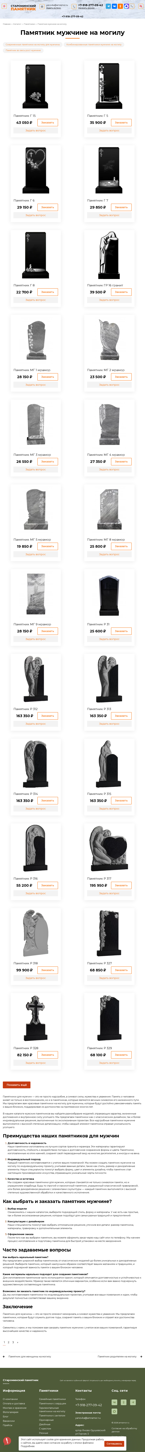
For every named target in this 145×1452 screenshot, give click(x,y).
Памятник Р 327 (99, 963)
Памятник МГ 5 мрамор (32, 539)
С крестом (45, 1428)
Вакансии (9, 1421)
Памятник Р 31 (98, 624)
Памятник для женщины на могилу (29, 1356)
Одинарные (46, 1420)
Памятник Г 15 (24, 115)
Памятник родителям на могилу (117, 1356)
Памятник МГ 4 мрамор (106, 454)
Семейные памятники (52, 1399)
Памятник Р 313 (99, 709)
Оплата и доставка (14, 1403)
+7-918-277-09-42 (90, 5)
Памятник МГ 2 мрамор (106, 370)
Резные (43, 1433)
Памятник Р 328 (25, 1048)
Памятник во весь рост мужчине (23, 50)
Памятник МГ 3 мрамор (32, 454)
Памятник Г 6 (24, 200)
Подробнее (28, 1446)
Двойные (44, 1424)
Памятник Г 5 (97, 115)
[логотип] (23, 7)
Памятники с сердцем (52, 1403)
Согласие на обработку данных (124, 1430)
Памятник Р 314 (25, 794)
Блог (5, 1416)
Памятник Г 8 (24, 285)
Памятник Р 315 (99, 794)
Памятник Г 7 (97, 200)
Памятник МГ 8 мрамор (106, 539)
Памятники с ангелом (52, 1415)
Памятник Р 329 (99, 1048)
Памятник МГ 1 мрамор (31, 370)
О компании (10, 1399)
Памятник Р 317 (99, 878)
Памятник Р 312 (25, 709)
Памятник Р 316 (25, 878)
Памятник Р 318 (25, 963)
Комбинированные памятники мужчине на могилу (93, 44)
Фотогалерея (10, 1412)
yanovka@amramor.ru (57, 5)
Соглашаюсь (114, 1443)
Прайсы (7, 1425)
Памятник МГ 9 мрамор (32, 624)
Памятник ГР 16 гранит (105, 285)
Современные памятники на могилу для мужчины (33, 44)
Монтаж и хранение (14, 1408)
